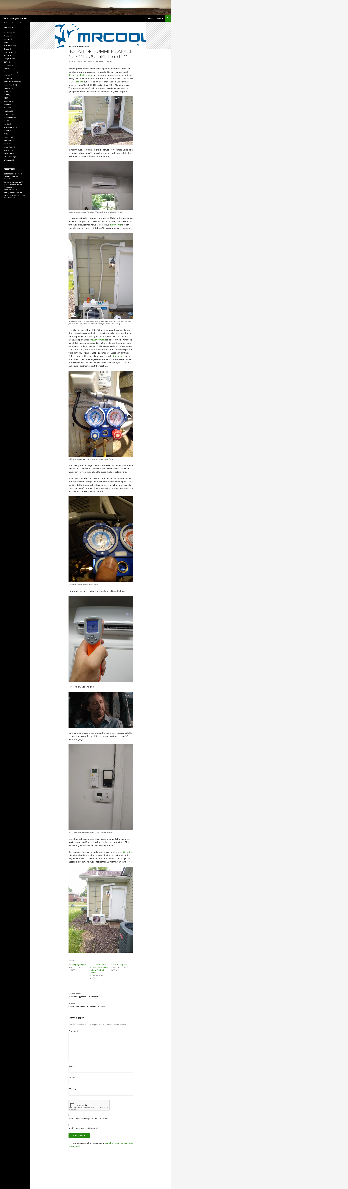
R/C (5, 134)
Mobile (6, 108)
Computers (8, 65)
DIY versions (77, 81)
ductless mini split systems (81, 75)
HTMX (6, 95)
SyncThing (8, 140)
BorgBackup (8, 59)
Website (72, 1089)
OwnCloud (8, 114)
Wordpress (8, 160)
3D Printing (8, 33)
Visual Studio (8, 147)
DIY (70, 47)
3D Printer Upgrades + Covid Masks (84, 995)
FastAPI (7, 75)
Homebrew (8, 88)
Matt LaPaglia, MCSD (15, 18)
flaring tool (118, 356)
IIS (5, 98)
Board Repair (9, 52)
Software (7, 137)
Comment (74, 1031)
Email (72, 1077)
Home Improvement (81, 47)
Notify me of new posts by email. (84, 1128)
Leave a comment (105, 61)
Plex (5, 121)
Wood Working (9, 157)
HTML (6, 91)
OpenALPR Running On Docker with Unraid (87, 1005)
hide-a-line (127, 852)
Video (6, 144)
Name (72, 1066)
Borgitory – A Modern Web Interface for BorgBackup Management (13, 184)
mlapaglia (89, 61)
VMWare (7, 150)
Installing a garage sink (78, 964)
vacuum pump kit (98, 339)
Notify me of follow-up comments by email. (88, 1118)
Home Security (9, 85)
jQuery (6, 104)
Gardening (8, 78)
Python (6, 131)
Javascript (7, 101)
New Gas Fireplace (119, 964)
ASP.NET (7, 42)
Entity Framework (10, 72)
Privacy (160, 18)
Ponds (6, 124)
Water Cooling (9, 153)
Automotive (8, 46)
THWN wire (115, 224)
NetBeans (7, 111)
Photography (8, 117)
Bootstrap (7, 55)
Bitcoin (6, 49)
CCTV (6, 62)
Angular (7, 36)
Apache (7, 39)
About (150, 18)
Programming (9, 127)
